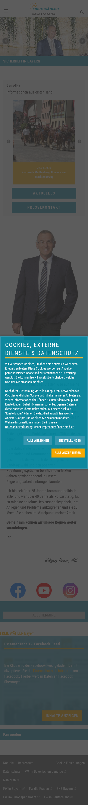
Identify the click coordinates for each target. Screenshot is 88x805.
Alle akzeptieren (68, 453)
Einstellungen (70, 441)
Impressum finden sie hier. (58, 427)
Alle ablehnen (38, 441)
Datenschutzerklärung (18, 427)
